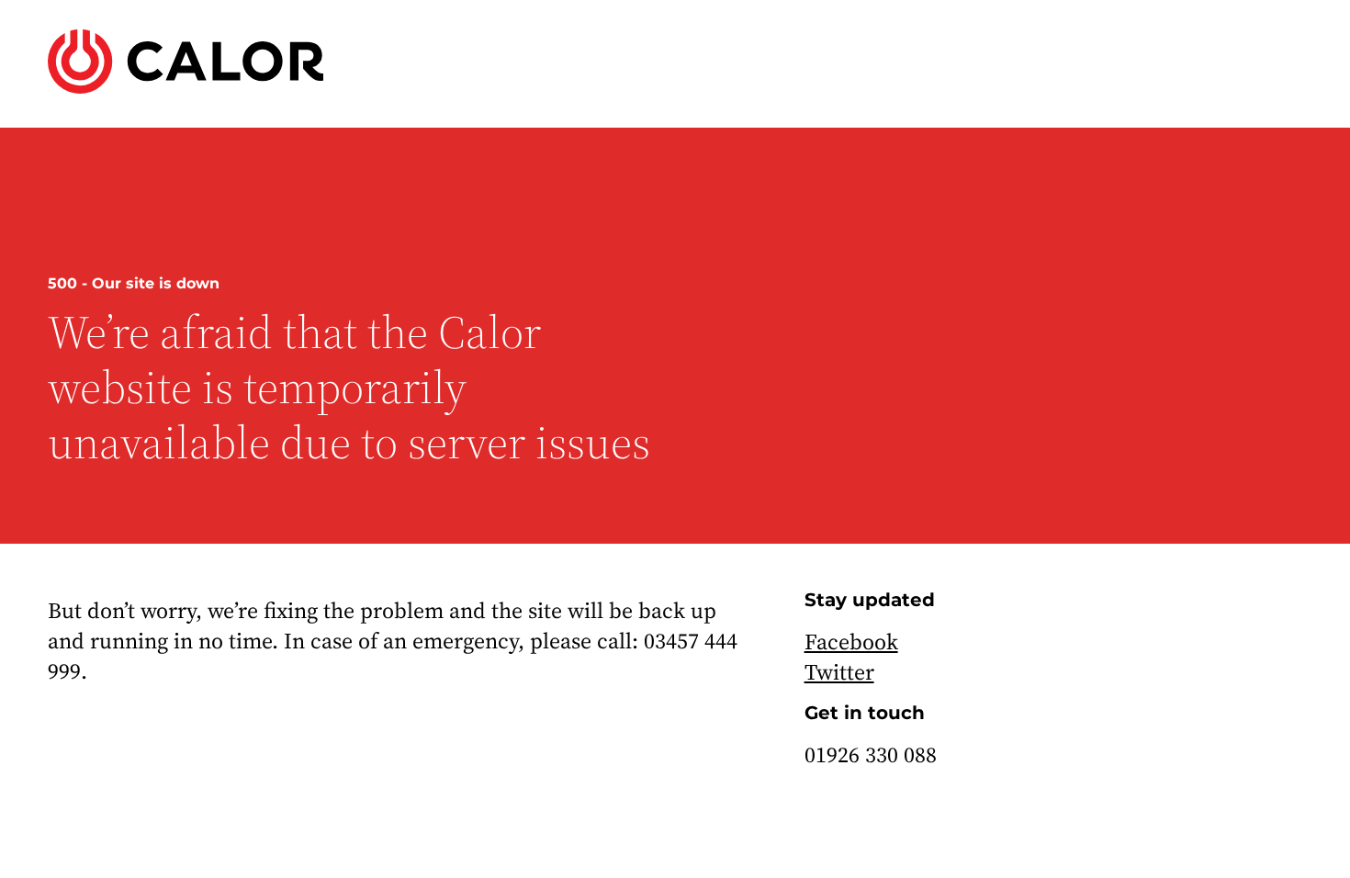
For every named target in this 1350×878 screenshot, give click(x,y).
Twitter (839, 672)
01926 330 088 (870, 754)
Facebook (851, 641)
